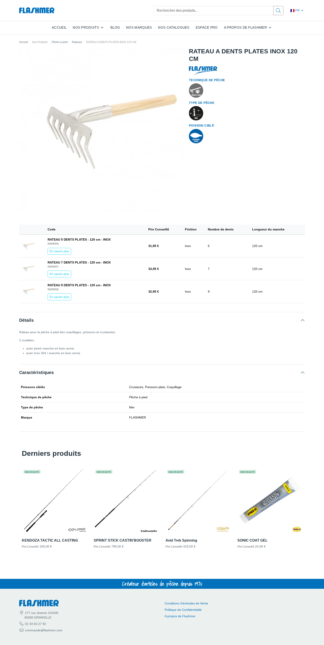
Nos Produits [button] (86, 27)
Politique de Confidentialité (183, 609)
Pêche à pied (60, 42)
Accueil (59, 27)
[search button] (278, 10)
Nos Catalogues (173, 27)
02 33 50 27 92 (35, 624)
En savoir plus (59, 251)
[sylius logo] (36, 10)
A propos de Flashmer (180, 616)
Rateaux (77, 42)
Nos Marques (139, 27)
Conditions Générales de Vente (186, 603)
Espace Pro (207, 27)
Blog (115, 27)
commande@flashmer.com (43, 630)
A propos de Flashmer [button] (245, 27)
